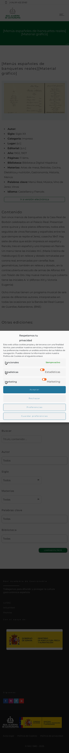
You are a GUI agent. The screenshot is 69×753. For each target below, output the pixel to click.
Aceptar (34, 389)
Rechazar (34, 398)
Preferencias (35, 407)
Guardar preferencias (34, 416)
